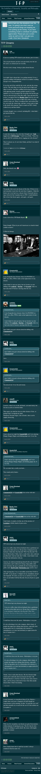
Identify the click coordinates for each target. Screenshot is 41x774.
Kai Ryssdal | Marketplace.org (20, 568)
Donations (25, 38)
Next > (9, 46)
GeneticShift (23, 434)
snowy (11, 182)
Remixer (12, 211)
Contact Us (34, 768)
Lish (11, 51)
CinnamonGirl (14, 270)
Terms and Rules (29, 770)
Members (17, 11)
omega (12, 740)
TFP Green (3, 768)
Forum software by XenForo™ (7, 770)
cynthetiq (13, 286)
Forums (10, 11)
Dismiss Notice (38, 23)
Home (3, 11)
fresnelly (28, 286)
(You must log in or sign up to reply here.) (30, 757)
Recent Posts (14, 14)
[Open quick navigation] (39, 18)
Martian (20, 286)
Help (39, 768)
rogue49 (12, 399)
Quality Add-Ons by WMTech (7, 771)
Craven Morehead (15, 162)
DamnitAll (12, 594)
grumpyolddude (14, 717)
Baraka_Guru (24, 97)
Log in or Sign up (34, 1)
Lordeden (6, 523)
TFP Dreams (15, 136)
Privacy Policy (37, 770)
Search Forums (5, 14)
